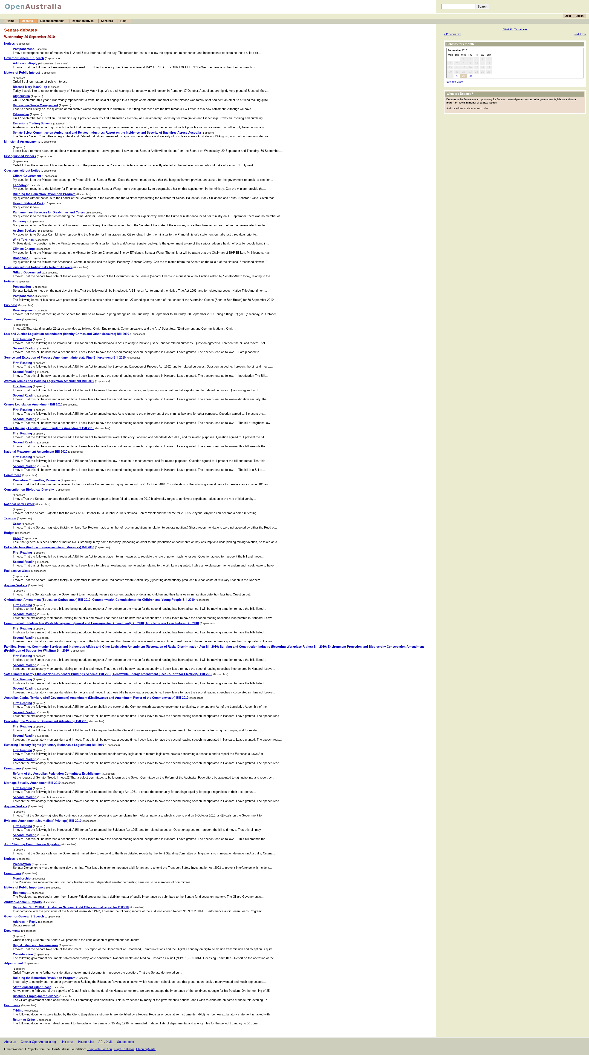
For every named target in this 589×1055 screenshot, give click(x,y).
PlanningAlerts (146, 1049)
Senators (107, 21)
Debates (27, 21)
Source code (125, 1042)
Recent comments (52, 21)
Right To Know (124, 1049)
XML (109, 1042)
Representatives (83, 21)
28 (457, 76)
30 (470, 76)
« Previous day (452, 34)
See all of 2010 (454, 81)
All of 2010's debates (515, 29)
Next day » (580, 34)
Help (123, 21)
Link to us (67, 1042)
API (101, 1042)
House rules (86, 1042)
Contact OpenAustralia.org (38, 1042)
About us (10, 1042)
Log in (579, 15)
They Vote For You (99, 1049)
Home (10, 21)
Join (568, 15)
